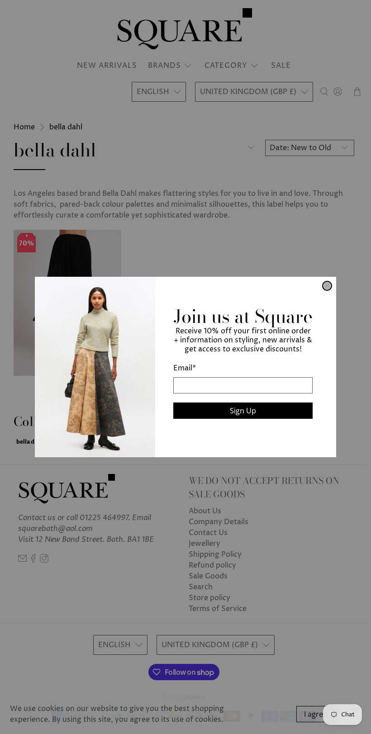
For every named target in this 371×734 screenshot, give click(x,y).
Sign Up (243, 411)
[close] (327, 285)
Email (184, 368)
